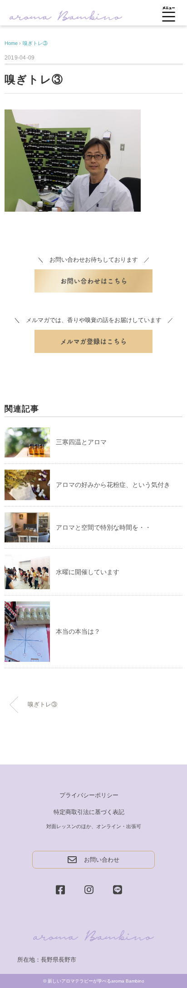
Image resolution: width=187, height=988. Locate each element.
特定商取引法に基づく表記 (89, 812)
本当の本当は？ (78, 631)
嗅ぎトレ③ (35, 43)
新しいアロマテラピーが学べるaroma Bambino (96, 980)
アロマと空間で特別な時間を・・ (103, 527)
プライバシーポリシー (88, 795)
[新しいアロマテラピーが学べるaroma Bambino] (66, 15)
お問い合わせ (101, 859)
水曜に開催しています (87, 572)
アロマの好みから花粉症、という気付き (113, 484)
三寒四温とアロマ (81, 442)
